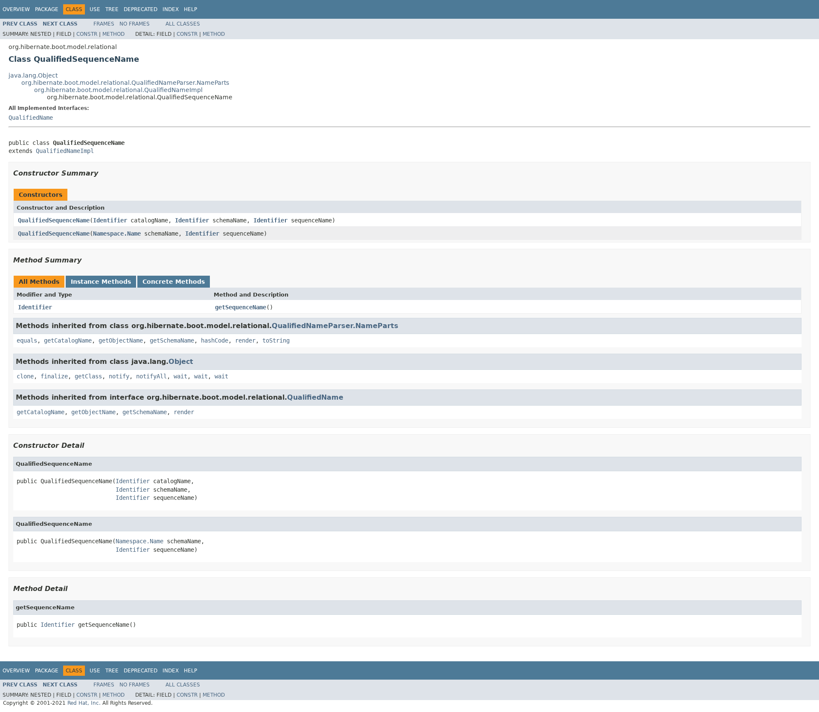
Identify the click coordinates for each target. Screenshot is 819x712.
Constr (86, 34)
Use (95, 9)
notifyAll (151, 376)
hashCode (214, 340)
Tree (112, 9)
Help (190, 9)
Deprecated (140, 9)
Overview (16, 9)
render (245, 340)
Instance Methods (101, 281)
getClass (88, 376)
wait (180, 376)
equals (27, 340)
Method (113, 34)
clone (25, 376)
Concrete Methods (173, 281)
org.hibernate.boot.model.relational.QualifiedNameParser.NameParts (125, 82)
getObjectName (121, 340)
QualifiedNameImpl (65, 150)
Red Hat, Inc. (84, 703)
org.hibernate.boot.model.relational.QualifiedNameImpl (118, 89)
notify (119, 376)
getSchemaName (172, 340)
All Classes (183, 24)
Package (46, 9)
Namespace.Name (117, 233)
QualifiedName (31, 117)
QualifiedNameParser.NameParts (335, 326)
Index (171, 9)
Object (180, 361)
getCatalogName (68, 340)
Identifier (110, 220)
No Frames (134, 24)
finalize (54, 376)
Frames (103, 24)
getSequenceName (240, 307)
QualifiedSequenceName (54, 220)
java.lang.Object (33, 75)
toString (276, 340)
